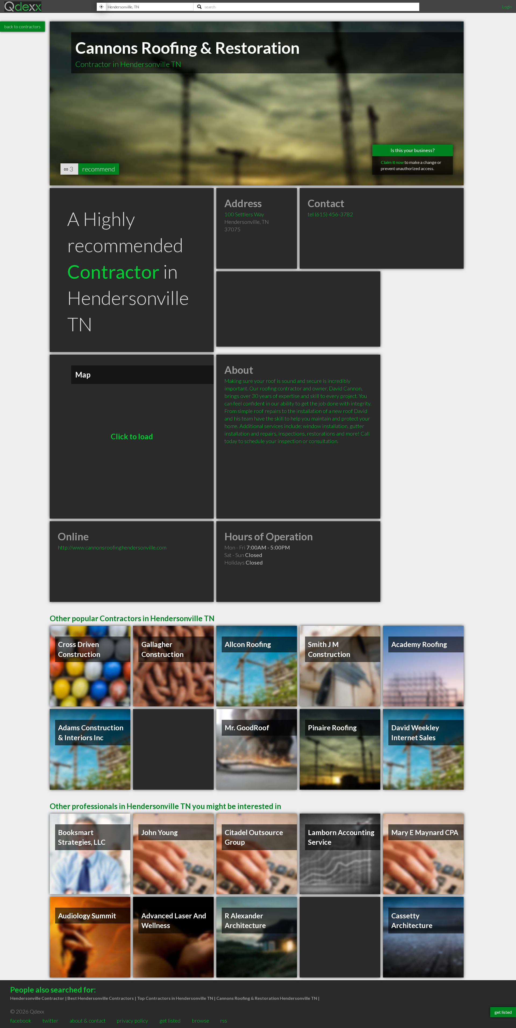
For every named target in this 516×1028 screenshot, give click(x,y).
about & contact (88, 1020)
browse (200, 1020)
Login (507, 6)
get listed (170, 1020)
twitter (50, 1020)
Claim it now (392, 162)
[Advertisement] (298, 309)
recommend (98, 169)
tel (330, 214)
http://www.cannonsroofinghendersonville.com (112, 547)
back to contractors (22, 26)
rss (223, 1020)
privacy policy (132, 1020)
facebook (20, 1020)
